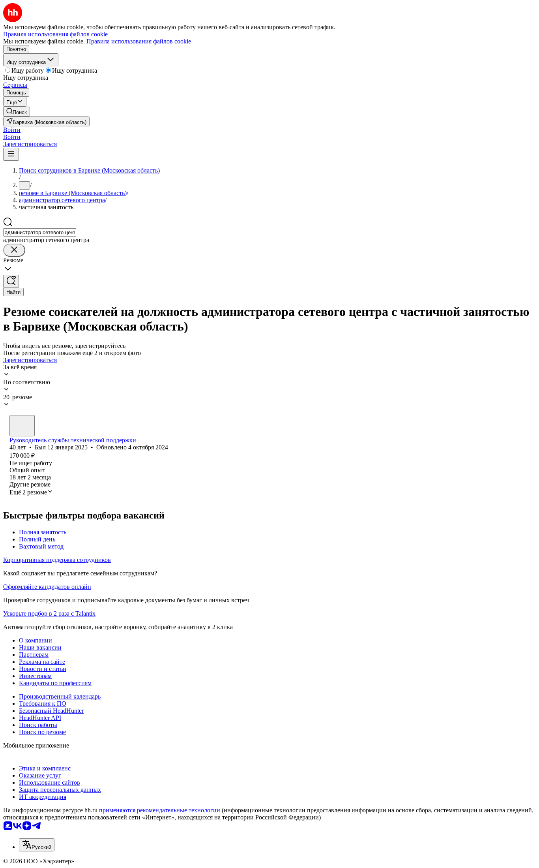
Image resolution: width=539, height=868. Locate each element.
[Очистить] (14, 250)
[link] (16, 111)
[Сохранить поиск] (11, 281)
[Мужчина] (22, 425)
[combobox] (39, 232)
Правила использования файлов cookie (138, 41)
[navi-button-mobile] (11, 154)
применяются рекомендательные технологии (159, 810)
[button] (12, 129)
